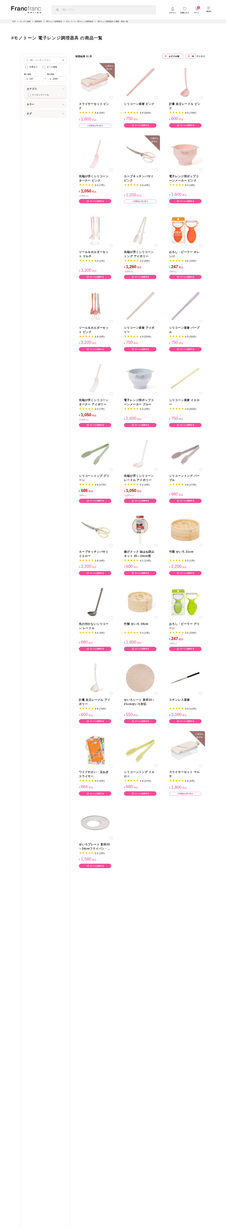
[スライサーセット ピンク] (95, 81)
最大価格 (50, 74)
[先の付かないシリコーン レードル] (95, 602)
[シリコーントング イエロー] (140, 750)
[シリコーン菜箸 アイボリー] (140, 305)
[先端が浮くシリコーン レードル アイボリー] (140, 454)
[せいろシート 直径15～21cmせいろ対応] (140, 677)
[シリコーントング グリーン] (95, 454)
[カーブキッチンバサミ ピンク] (140, 154)
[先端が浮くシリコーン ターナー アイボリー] (95, 378)
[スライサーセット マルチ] (185, 750)
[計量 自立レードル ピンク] (185, 81)
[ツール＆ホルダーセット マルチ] (95, 230)
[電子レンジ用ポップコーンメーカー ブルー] (140, 378)
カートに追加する (142, 125)
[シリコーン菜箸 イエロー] (185, 378)
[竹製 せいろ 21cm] (185, 529)
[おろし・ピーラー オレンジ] (185, 230)
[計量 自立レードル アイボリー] (95, 677)
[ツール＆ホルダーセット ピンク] (95, 305)
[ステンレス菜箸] (185, 677)
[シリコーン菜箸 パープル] (185, 305)
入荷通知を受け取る (95, 126)
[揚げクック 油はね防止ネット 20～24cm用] (140, 529)
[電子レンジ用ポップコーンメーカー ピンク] (185, 154)
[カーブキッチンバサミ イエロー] (95, 529)
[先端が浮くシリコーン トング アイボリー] (140, 230)
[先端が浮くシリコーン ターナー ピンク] (95, 154)
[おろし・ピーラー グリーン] (185, 602)
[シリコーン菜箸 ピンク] (140, 81)
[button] (63, 60)
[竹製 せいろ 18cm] (140, 602)
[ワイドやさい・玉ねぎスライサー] (95, 750)
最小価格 (27, 74)
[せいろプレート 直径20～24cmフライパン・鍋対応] (95, 822)
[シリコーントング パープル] (185, 454)
